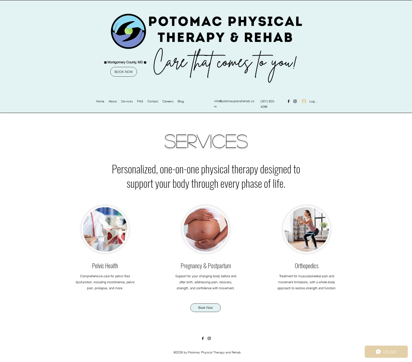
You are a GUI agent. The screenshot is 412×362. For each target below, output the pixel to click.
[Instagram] (295, 101)
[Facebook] (288, 101)
